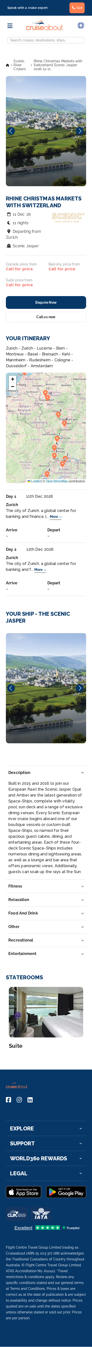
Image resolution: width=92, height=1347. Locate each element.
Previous (11, 131)
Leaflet (35, 481)
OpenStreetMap (57, 481)
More (54, 517)
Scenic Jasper (26, 246)
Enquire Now (46, 302)
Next (80, 131)
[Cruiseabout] (45, 28)
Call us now (45, 317)
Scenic (46, 688)
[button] (66, 459)
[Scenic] (46, 688)
